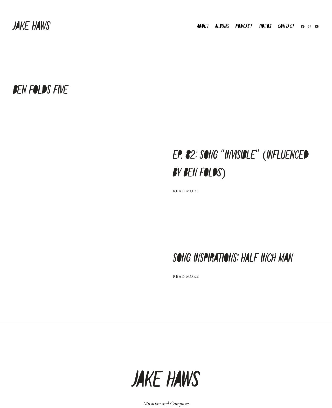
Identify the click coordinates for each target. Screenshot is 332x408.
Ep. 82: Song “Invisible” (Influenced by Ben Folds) (241, 164)
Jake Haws (31, 26)
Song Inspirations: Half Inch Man (233, 258)
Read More (186, 191)
